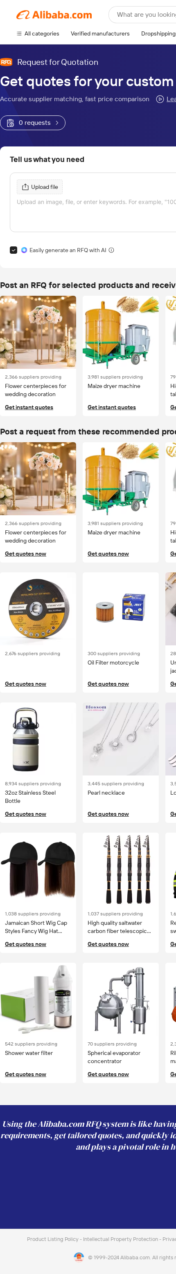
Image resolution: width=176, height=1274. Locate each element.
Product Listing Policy (53, 1239)
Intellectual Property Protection (121, 1239)
